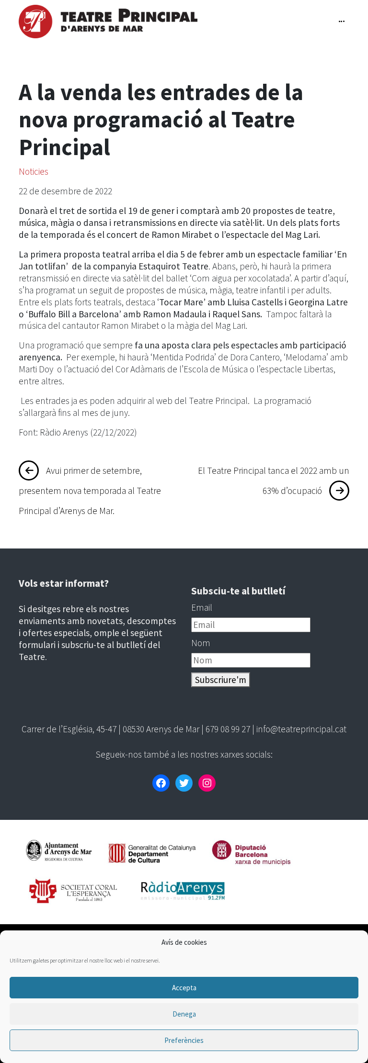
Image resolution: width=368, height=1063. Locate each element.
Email (201, 607)
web (164, 400)
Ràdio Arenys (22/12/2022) (88, 432)
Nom (200, 643)
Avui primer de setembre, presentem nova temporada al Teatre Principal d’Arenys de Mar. (90, 490)
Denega (184, 1013)
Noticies (33, 171)
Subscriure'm (220, 679)
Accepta (184, 987)
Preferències (184, 1040)
